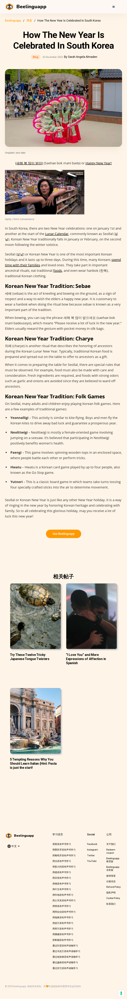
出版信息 (111, 881)
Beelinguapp (13, 20)
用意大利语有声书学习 (64, 866)
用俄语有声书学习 (61, 883)
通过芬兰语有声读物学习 (65, 968)
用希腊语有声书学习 (62, 940)
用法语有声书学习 (61, 861)
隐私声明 (111, 892)
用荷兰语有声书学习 (62, 928)
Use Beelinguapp (64, 533)
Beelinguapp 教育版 (112, 860)
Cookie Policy (113, 898)
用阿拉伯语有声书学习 (64, 912)
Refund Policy (113, 887)
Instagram (92, 849)
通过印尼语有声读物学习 (65, 945)
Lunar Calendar (56, 234)
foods (57, 270)
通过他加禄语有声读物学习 (66, 956)
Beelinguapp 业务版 (112, 868)
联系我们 (111, 904)
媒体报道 (111, 875)
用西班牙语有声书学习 (64, 849)
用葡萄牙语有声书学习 (64, 855)
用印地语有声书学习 (62, 895)
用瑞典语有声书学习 (62, 917)
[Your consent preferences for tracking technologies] (121, 993)
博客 (29, 20)
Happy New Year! (98, 163)
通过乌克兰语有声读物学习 (66, 951)
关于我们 (111, 844)
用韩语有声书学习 (61, 906)
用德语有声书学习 (61, 872)
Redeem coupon (110, 851)
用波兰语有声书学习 (62, 923)
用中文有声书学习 (61, 889)
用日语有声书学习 (61, 878)
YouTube (92, 861)
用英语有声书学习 (61, 844)
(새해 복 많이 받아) (29, 163)
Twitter (91, 855)
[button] (113, 6)
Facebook (92, 844)
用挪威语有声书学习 (62, 934)
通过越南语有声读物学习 (65, 962)
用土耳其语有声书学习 (64, 900)
